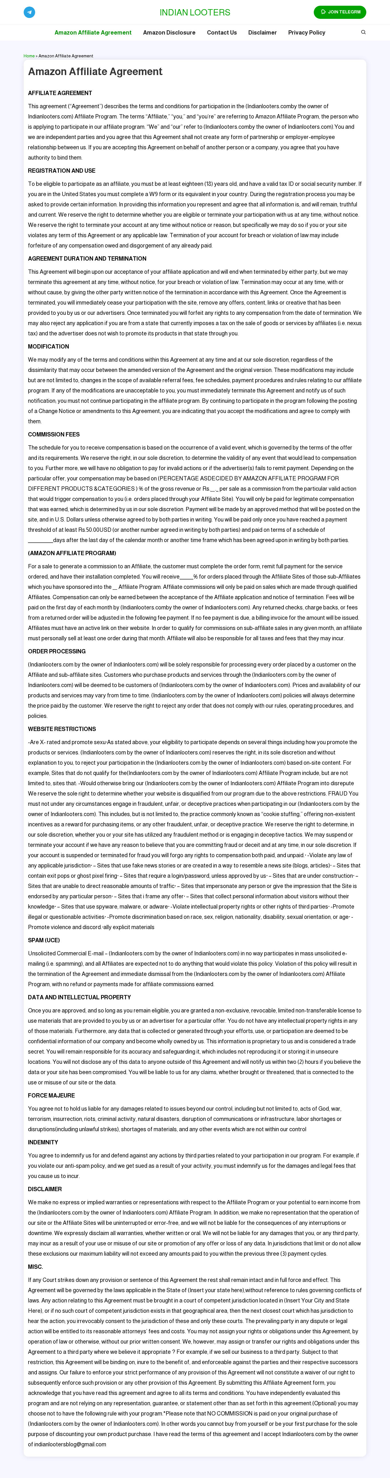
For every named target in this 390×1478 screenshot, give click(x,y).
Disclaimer (262, 32)
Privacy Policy (306, 32)
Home (29, 55)
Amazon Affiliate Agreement (93, 32)
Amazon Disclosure (169, 32)
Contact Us (222, 32)
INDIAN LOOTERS (195, 12)
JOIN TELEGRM (344, 11)
